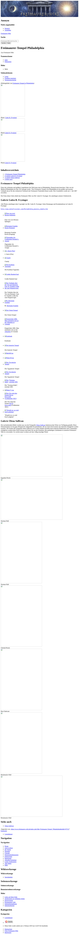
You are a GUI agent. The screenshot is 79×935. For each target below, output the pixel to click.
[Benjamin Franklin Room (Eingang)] (12, 228)
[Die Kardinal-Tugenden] (12, 266)
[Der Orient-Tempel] (11, 310)
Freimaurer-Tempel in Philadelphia (23, 83)
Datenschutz (8, 929)
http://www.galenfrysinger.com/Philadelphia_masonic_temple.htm (24, 209)
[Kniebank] (8, 336)
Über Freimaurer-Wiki (11, 931)
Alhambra (8, 331)
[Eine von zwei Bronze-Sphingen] (12, 215)
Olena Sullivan (40, 425)
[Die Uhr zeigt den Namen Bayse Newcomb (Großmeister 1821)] (12, 398)
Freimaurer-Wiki (6, 33)
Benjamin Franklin (12, 306)
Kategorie (4, 831)
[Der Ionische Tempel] (12, 345)
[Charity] (8, 258)
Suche (3, 37)
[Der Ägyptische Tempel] (12, 364)
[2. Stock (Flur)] (10, 251)
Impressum (8, 932)
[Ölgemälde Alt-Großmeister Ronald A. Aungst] (12, 241)
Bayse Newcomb (9, 404)
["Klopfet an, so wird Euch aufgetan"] (12, 412)
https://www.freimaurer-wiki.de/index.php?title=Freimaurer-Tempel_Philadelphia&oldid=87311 (40, 829)
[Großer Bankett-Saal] (12, 274)
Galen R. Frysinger (11, 117)
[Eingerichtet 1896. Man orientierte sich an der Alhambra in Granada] (12, 324)
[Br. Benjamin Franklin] (12, 302)
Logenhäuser (9, 834)
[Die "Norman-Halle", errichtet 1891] (12, 382)
